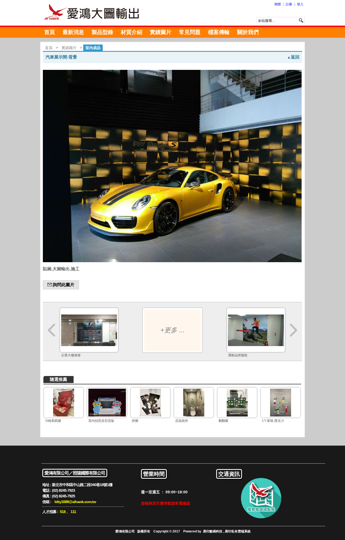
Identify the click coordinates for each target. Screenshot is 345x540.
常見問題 (190, 32)
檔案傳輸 (219, 32)
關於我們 (248, 32)
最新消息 (73, 32)
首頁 (49, 32)
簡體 (277, 4)
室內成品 (93, 48)
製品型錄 (102, 32)
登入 (300, 4)
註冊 (289, 4)
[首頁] (94, 12)
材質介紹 (131, 32)
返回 (293, 57)
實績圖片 (160, 32)
